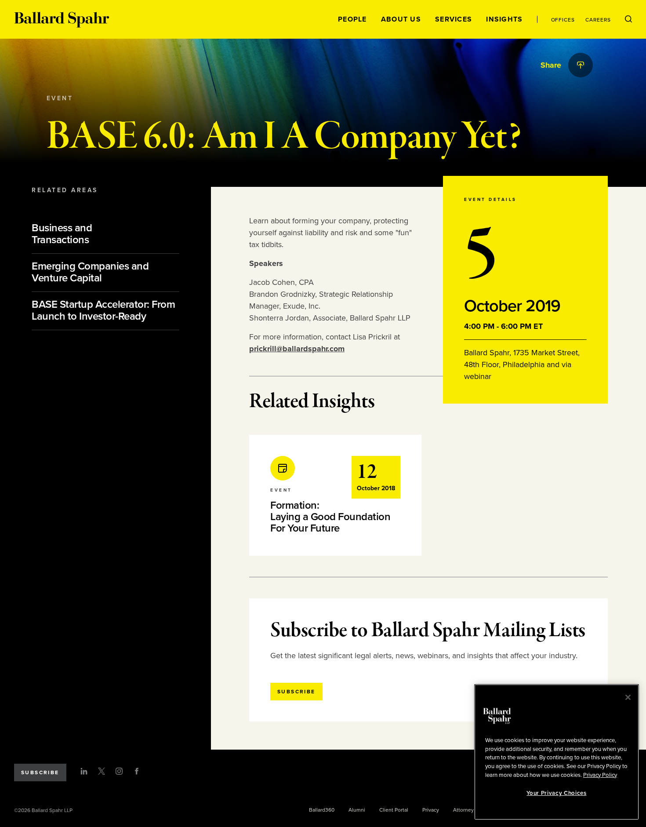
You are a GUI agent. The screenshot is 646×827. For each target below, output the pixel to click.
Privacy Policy (600, 774)
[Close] (628, 697)
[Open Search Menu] (628, 19)
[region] (556, 752)
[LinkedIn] (84, 771)
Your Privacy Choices (556, 793)
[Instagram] (119, 771)
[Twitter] (101, 771)
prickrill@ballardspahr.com (297, 348)
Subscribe (40, 772)
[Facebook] (137, 771)
